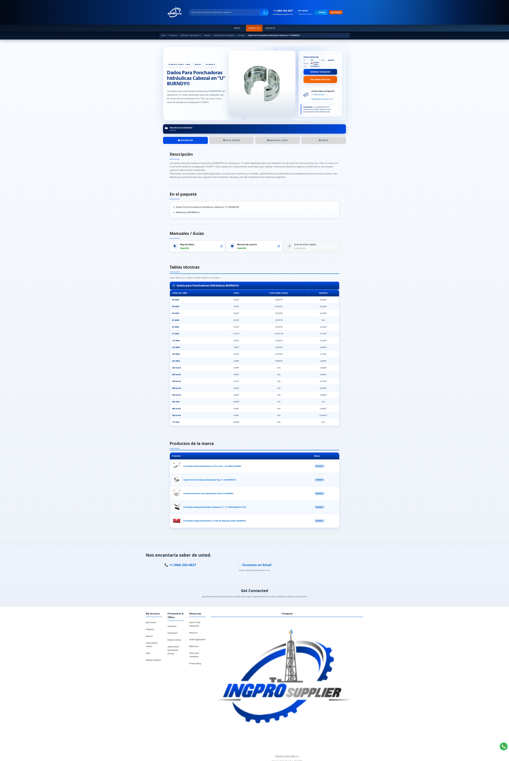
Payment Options (153, 660)
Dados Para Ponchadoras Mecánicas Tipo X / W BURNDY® (209, 480)
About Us (193, 632)
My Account (151, 622)
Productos (254, 28)
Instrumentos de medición (224, 35)
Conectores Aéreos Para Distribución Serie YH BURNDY (208, 493)
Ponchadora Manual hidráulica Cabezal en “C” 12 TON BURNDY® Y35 (214, 507)
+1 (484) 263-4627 (283, 10)
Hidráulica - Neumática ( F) (191, 35)
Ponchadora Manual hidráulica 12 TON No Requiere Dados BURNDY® (214, 520)
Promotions (173, 633)
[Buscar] (264, 12)
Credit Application (197, 639)
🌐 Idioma (320, 12)
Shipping (150, 629)
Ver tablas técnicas (320, 79)
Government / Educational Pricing (174, 650)
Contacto (270, 28)
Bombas (207, 35)
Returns (149, 636)
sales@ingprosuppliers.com (283, 14)
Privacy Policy (195, 663)
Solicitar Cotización (320, 71)
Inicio (237, 28)
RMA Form (193, 646)
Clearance (172, 626)
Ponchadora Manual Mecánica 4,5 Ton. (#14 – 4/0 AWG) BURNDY (212, 466)
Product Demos (174, 640)
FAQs (148, 653)
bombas (241, 35)
